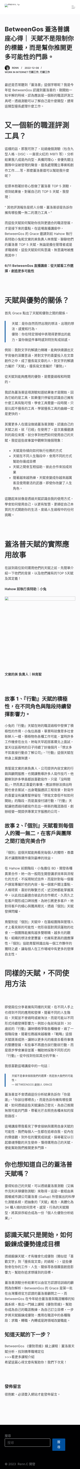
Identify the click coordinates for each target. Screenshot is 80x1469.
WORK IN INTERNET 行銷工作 (22, 72)
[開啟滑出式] (73, 7)
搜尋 (8, 1436)
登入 (27, 1394)
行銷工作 (45, 72)
